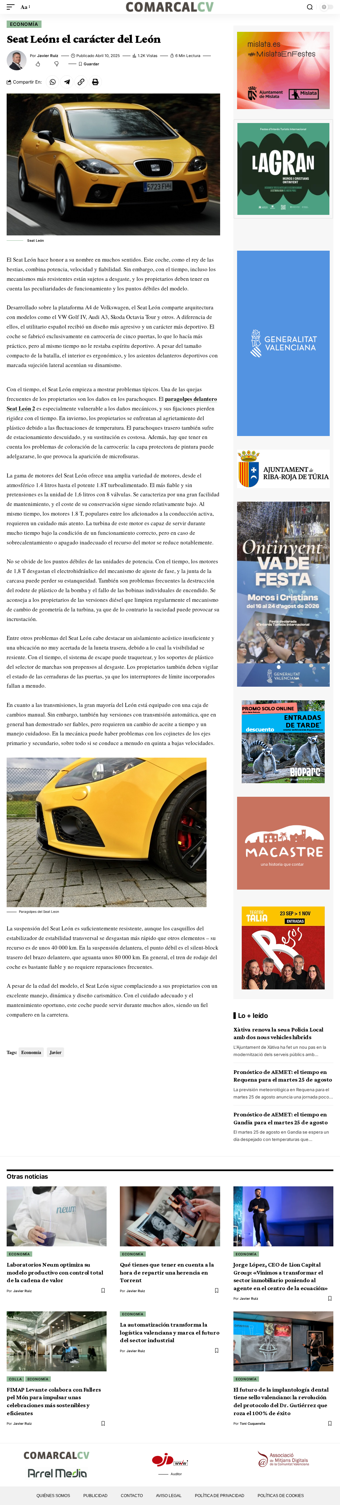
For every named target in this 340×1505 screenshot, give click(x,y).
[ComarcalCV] (169, 7)
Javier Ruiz (47, 55)
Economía (24, 24)
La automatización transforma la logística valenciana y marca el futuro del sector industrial (169, 1332)
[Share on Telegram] (66, 82)
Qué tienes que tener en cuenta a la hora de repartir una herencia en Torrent (167, 1272)
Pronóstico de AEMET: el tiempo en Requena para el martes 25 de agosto (282, 1075)
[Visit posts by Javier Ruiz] (17, 60)
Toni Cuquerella (252, 1423)
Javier (55, 1052)
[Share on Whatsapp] (52, 82)
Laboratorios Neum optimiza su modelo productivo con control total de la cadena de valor (55, 1272)
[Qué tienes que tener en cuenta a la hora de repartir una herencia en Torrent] (170, 1216)
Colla (15, 1379)
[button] (12, 7)
